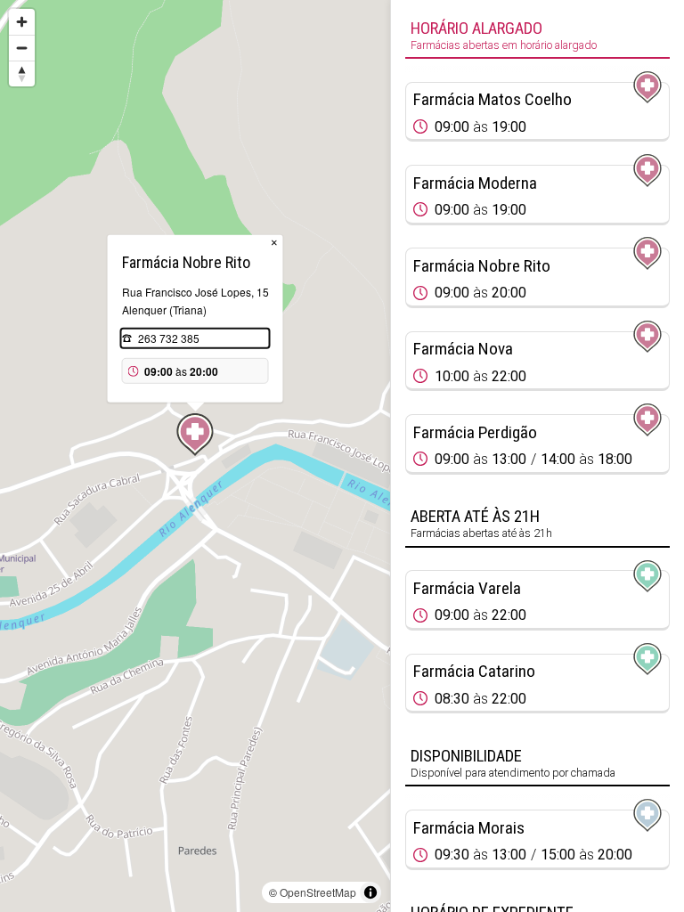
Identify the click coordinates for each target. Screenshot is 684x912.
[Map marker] (195, 434)
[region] (195, 456)
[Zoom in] (22, 22)
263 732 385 (169, 338)
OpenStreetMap (318, 892)
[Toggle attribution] (370, 892)
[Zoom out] (22, 48)
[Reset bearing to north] (22, 73)
